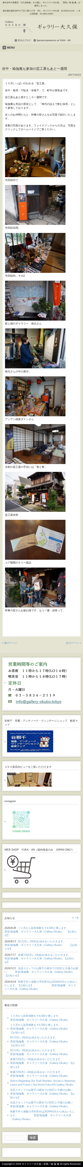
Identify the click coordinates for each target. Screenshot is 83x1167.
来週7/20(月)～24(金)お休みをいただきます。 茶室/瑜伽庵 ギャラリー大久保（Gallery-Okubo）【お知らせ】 (42, 1063)
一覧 (77, 918)
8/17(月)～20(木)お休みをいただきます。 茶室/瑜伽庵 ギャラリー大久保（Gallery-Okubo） (42, 1052)
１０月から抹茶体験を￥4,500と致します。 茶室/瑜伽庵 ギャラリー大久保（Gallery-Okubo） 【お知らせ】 (42, 1028)
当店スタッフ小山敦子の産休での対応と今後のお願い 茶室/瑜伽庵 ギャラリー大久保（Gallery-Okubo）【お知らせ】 (42, 1093)
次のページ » (73, 642)
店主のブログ (24, 40)
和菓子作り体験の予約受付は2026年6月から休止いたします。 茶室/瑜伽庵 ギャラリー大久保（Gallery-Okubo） (42, 1115)
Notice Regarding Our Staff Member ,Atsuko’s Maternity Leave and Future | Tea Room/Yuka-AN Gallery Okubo (42, 1082)
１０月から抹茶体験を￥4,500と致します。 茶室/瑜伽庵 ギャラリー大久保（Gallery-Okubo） (42, 1017)
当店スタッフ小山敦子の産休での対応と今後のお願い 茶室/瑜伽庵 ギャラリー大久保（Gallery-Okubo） (42, 1104)
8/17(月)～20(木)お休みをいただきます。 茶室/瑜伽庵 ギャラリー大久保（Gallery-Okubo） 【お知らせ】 (42, 1041)
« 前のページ (9, 642)
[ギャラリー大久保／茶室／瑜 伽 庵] (41, 31)
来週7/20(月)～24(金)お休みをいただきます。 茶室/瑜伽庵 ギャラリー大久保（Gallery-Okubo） (42, 1074)
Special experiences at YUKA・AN (54, 40)
